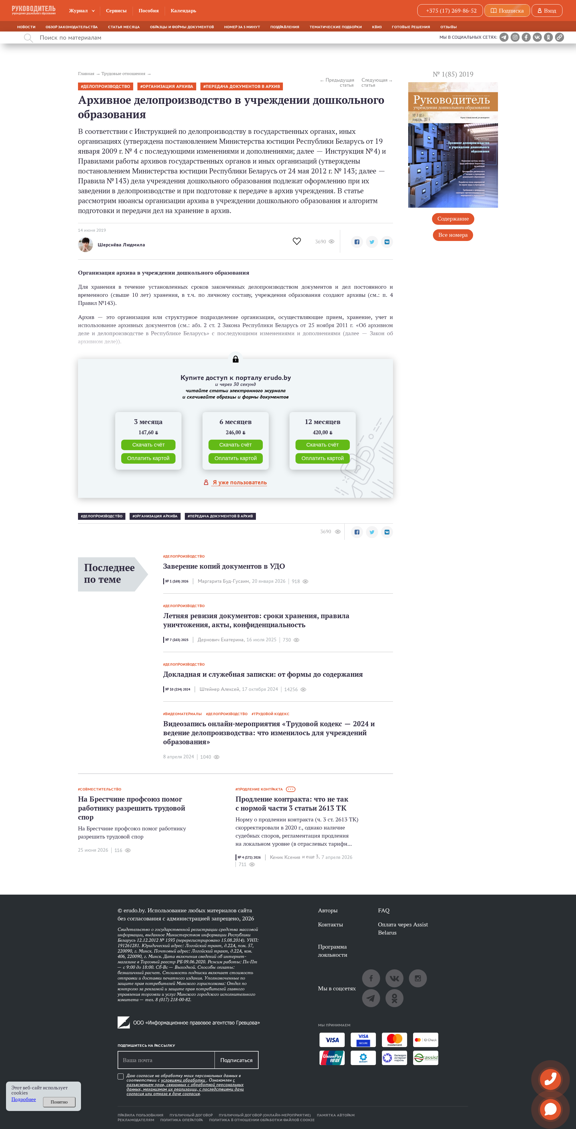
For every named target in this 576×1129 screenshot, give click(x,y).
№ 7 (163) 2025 (176, 640)
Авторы (328, 910)
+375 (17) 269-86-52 (451, 11)
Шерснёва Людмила (121, 244)
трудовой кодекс (272, 714)
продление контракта (260, 789)
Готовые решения (411, 27)
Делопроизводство (106, 86)
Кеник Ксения (285, 857)
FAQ (383, 910)
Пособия (149, 10)
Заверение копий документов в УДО (224, 566)
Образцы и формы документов (182, 27)
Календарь (183, 10)
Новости (26, 27)
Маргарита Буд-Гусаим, (224, 581)
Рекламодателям (136, 1120)
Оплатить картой (148, 458)
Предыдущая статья (340, 82)
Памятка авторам (336, 1115)
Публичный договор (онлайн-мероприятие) (265, 1115)
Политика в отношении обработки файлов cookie (262, 1120)
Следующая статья (375, 82)
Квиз (377, 27)
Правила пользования (141, 1115)
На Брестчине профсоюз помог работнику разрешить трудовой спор (131, 808)
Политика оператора (181, 1120)
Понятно (59, 1102)
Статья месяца (124, 27)
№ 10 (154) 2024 (177, 689)
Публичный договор (191, 1115)
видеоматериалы (183, 714)
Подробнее (23, 1099)
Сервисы (116, 10)
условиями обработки (183, 1080)
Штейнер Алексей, (220, 689)
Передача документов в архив (243, 86)
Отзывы (448, 27)
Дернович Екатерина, (221, 640)
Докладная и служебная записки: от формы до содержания (263, 674)
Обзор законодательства (72, 27)
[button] (357, 242)
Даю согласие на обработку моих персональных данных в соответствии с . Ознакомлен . (185, 1084)
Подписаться (236, 1060)
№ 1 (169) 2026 (176, 581)
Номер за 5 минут (242, 27)
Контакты (330, 924)
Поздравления (284, 27)
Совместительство (100, 789)
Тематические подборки (336, 27)
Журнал (78, 10)
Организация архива (167, 86)
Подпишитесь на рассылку (146, 1045)
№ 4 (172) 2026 (249, 857)
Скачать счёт (148, 445)
